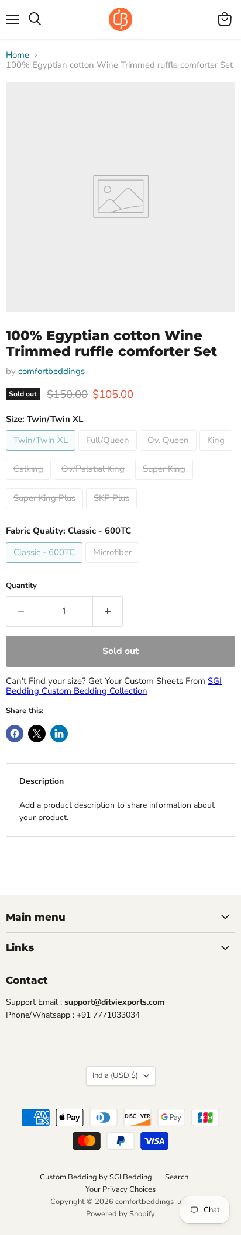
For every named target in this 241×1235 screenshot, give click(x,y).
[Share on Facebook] (14, 733)
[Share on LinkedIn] (59, 733)
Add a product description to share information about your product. (117, 811)
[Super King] (165, 483)
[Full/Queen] (109, 453)
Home (17, 55)
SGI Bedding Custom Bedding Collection (114, 686)
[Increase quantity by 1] (108, 611)
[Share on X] (37, 733)
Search (176, 1177)
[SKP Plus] (113, 511)
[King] (217, 453)
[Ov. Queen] (169, 453)
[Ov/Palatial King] (94, 483)
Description (41, 781)
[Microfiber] (113, 566)
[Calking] (30, 483)
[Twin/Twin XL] (42, 453)
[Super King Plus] (46, 511)
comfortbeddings (51, 371)
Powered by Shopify (120, 1214)
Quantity (21, 586)
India (115, 1075)
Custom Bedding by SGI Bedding (96, 1177)
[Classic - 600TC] (45, 566)
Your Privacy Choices (120, 1189)
